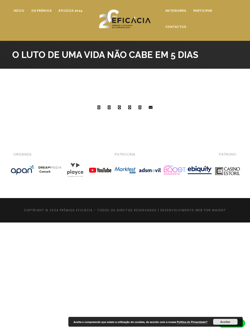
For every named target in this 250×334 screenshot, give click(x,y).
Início (18, 10)
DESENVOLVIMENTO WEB (181, 210)
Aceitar (225, 322)
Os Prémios (41, 10)
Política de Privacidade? (192, 322)
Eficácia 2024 (71, 10)
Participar (202, 10)
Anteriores (175, 10)
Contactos (175, 27)
